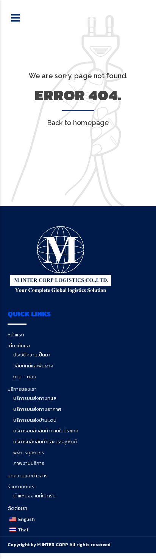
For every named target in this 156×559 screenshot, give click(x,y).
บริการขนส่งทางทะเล (34, 398)
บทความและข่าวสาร (28, 475)
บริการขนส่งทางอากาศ (37, 409)
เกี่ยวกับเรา (19, 345)
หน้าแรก (16, 334)
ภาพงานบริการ (28, 463)
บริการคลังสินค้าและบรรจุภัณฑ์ (45, 441)
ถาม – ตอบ (24, 376)
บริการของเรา (22, 389)
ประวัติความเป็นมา (31, 354)
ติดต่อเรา (17, 508)
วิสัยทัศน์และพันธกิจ (33, 365)
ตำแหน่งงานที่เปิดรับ (34, 495)
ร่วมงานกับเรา (22, 486)
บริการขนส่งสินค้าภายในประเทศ (45, 430)
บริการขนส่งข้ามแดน (34, 420)
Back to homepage (78, 123)
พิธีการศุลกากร (28, 452)
